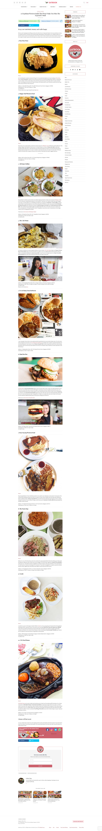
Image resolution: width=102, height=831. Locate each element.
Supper (66, 168)
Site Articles (67, 166)
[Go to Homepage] (51, 2)
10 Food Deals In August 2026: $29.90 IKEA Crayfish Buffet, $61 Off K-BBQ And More (24, 800)
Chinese (66, 91)
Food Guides (33, 6)
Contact (57, 827)
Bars (66, 77)
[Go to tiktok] (25, 2)
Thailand (66, 175)
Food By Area (67, 104)
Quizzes (66, 157)
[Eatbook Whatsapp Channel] (60, 729)
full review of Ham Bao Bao (29, 397)
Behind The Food (43, 6)
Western (66, 182)
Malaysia (66, 148)
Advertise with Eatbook (78, 821)
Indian (66, 127)
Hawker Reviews (68, 123)
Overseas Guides (62, 6)
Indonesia (67, 129)
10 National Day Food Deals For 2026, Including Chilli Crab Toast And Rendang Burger (54, 800)
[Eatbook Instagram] (52, 729)
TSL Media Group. (41, 827)
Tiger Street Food (68, 177)
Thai (66, 173)
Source (19, 143)
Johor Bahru (67, 139)
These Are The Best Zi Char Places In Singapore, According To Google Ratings (39, 800)
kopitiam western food (32, 773)
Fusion (66, 116)
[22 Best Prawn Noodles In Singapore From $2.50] (68, 21)
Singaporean (67, 164)
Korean (66, 143)
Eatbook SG (53, 733)
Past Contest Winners (64, 827)
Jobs (53, 827)
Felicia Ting (29, 778)
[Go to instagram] (20, 2)
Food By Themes (40, 11)
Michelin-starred (46, 145)
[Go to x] (14, 2)
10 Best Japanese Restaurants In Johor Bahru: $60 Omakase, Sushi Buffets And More (78, 26)
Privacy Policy (81, 827)
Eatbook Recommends (69, 100)
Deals (66, 95)
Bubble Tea (67, 82)
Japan (66, 134)
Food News (52, 6)
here (37, 90)
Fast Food (67, 102)
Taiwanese (67, 171)
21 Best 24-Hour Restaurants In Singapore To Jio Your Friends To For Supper (78, 36)
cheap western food (22, 773)
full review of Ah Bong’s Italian (30, 211)
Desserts (66, 98)
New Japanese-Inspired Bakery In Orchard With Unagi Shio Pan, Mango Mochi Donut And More (78, 31)
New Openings (68, 152)
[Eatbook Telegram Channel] (56, 729)
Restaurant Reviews (69, 161)
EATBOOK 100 (78, 6)
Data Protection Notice (73, 827)
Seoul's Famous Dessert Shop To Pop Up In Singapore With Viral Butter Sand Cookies (78, 17)
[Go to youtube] (22, 2)
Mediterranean (68, 150)
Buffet (66, 84)
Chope (66, 93)
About (50, 827)
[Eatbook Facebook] (48, 729)
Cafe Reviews (67, 86)
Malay (66, 145)
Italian (66, 132)
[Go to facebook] (17, 2)
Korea (66, 141)
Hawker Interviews (68, 120)
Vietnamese (67, 180)
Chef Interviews (68, 88)
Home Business (68, 125)
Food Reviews (24, 6)
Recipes (71, 6)
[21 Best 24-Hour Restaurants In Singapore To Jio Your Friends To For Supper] (68, 36)
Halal (66, 118)
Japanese (66, 136)
